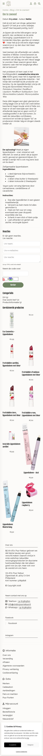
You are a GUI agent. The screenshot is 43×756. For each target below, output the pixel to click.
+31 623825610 (24, 601)
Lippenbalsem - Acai (31, 472)
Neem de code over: (12, 269)
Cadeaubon (8, 687)
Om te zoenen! (22, 10)
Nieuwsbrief (8, 719)
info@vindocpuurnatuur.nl (19, 604)
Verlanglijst (8, 715)
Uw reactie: (8, 238)
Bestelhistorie (9, 712)
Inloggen (7, 708)
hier (28, 738)
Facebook (12, 623)
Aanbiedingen (9, 690)
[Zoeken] (39, 3)
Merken (6, 683)
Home (5, 10)
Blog (12, 10)
